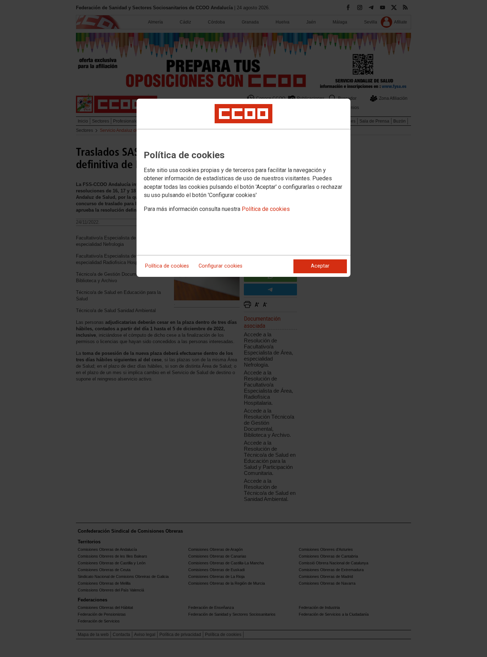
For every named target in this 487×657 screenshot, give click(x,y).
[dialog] (243, 188)
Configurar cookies (220, 266)
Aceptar (320, 266)
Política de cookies (266, 209)
